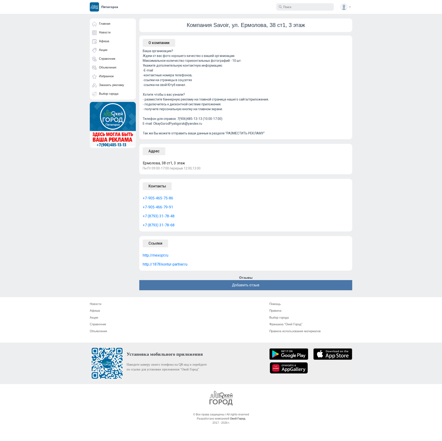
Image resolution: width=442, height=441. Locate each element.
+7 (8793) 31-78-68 (158, 225)
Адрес (154, 151)
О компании (158, 43)
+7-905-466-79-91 (158, 207)
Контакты (157, 186)
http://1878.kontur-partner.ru (165, 264)
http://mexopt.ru (155, 255)
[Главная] (221, 398)
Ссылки (155, 243)
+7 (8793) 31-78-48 (158, 216)
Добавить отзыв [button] (245, 285)
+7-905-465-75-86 (158, 198)
